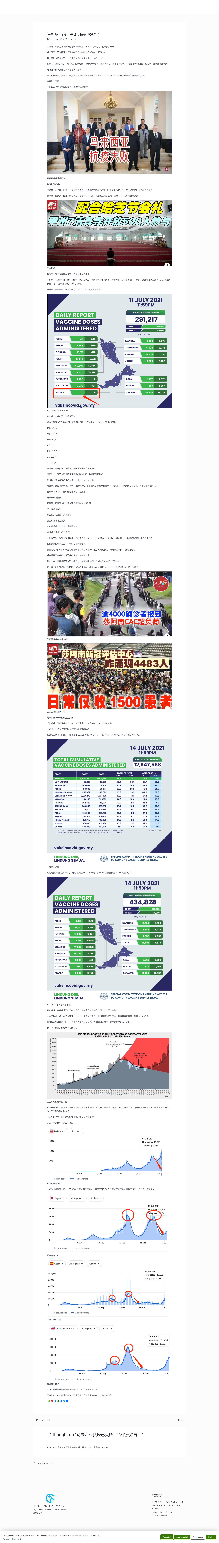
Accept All (167, 1537)
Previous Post (42, 1420)
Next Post (179, 1420)
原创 (62, 39)
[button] (176, 6)
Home (49, 7)
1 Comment (53, 39)
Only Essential (182, 1537)
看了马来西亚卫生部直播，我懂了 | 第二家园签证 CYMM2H (85, 1447)
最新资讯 (60, 7)
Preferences (198, 1537)
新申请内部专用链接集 (79, 7)
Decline (211, 1537)
